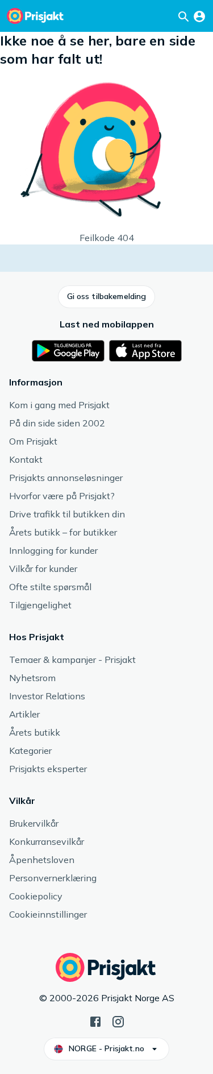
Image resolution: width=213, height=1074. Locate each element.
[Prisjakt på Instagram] (118, 1020)
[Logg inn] (199, 16)
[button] (107, 296)
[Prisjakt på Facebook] (95, 1020)
